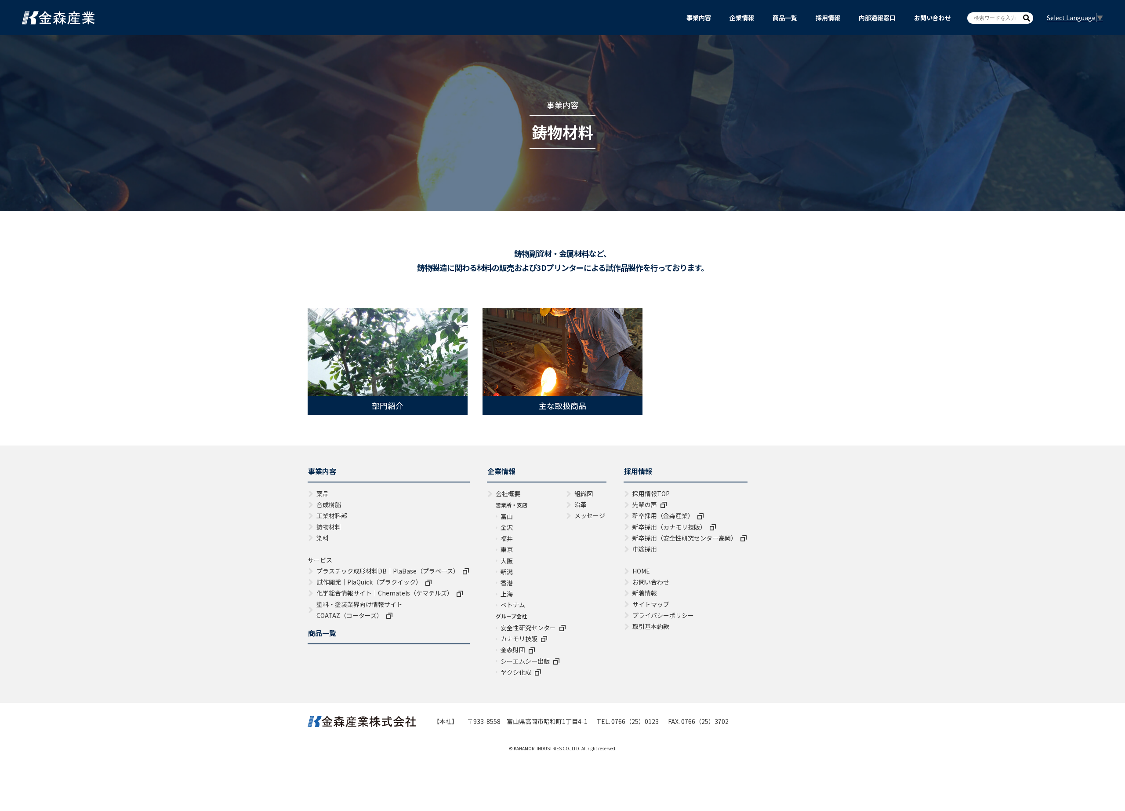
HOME (641, 570)
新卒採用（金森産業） (663, 515)
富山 (507, 516)
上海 (507, 593)
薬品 (322, 493)
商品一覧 (785, 17)
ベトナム (513, 604)
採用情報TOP (651, 493)
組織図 (583, 493)
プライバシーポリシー (663, 615)
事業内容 (698, 17)
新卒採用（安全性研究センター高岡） (684, 537)
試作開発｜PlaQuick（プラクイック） (369, 581)
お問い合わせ (932, 17)
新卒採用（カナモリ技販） (669, 526)
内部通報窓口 (877, 17)
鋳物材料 (328, 526)
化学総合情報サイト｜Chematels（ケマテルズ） (384, 592)
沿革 (580, 504)
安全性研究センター (528, 627)
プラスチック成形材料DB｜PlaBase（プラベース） (387, 570)
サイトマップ (650, 604)
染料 (322, 537)
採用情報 (828, 17)
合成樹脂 (328, 504)
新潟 (507, 571)
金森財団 (513, 649)
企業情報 (741, 17)
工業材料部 (331, 515)
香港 (507, 582)
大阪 (507, 560)
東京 (507, 549)
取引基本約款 (650, 626)
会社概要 (508, 493)
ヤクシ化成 (516, 672)
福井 (507, 538)
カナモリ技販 (519, 638)
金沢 (507, 527)
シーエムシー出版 (525, 661)
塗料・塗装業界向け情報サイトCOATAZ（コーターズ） (359, 610)
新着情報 (644, 592)
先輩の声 (644, 504)
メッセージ (589, 515)
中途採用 (644, 548)
